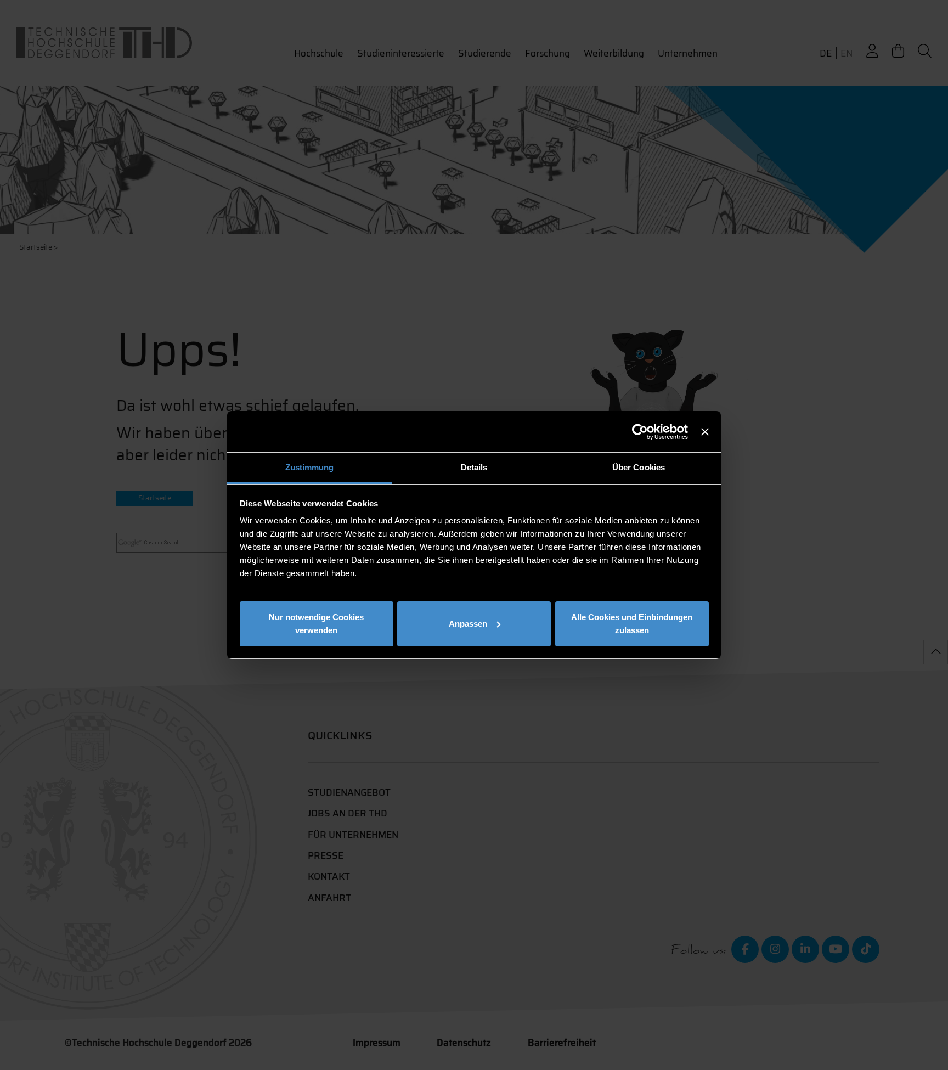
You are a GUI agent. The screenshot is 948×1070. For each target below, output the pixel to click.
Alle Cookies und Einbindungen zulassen (631, 623)
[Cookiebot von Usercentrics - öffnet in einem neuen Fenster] (640, 432)
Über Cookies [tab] (638, 467)
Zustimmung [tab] (309, 467)
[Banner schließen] (705, 432)
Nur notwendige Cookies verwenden (316, 623)
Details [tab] (474, 467)
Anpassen (468, 623)
